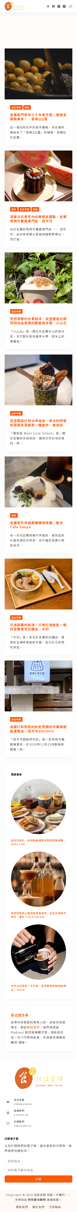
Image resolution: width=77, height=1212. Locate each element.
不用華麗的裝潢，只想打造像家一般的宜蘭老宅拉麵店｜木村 (38, 626)
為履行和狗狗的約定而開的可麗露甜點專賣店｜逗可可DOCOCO (38, 728)
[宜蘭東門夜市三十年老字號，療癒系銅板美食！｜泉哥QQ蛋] (38, 73)
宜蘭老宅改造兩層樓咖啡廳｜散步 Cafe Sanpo (36, 524)
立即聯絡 (55, 1207)
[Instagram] (58, 6)
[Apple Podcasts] (48, 6)
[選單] (70, 6)
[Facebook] (53, 6)
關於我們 (38, 1207)
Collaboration (23, 1104)
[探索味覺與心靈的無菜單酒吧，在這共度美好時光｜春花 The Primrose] (38, 879)
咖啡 (13, 209)
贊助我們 (22, 1207)
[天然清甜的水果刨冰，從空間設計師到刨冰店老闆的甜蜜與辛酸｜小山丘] (38, 277)
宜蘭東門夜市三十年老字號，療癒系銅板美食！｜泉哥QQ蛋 (38, 116)
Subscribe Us (23, 1125)
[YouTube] (64, 6)
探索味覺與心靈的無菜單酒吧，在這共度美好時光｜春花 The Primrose (38, 915)
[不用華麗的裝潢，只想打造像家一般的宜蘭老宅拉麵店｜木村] (38, 584)
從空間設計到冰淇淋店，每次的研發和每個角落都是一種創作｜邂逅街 (38, 422)
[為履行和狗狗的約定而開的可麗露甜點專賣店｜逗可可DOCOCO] (38, 685)
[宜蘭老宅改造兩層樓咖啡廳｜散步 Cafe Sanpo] (38, 481)
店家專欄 (16, 107)
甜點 (27, 107)
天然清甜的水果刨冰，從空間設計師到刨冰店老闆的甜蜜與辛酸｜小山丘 (38, 320)
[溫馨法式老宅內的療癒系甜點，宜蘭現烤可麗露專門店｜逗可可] (38, 176)
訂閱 (38, 1179)
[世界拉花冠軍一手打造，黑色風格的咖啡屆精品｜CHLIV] (38, 952)
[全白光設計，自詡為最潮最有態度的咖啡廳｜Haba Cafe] (38, 806)
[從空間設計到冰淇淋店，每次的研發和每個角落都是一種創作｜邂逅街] (38, 380)
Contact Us (21, 1114)
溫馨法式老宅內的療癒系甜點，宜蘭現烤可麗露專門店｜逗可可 (38, 218)
